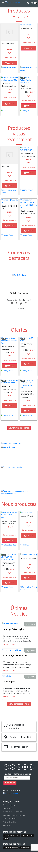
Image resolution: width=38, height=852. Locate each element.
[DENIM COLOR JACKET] (28, 339)
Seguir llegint (9, 644)
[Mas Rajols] (7, 676)
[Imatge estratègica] (10, 623)
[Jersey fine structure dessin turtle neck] (9, 381)
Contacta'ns (7, 809)
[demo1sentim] (9, 155)
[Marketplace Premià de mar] (28, 589)
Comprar (9, 63)
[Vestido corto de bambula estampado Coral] (9, 340)
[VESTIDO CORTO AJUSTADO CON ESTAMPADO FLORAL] (9, 557)
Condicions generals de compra (14, 815)
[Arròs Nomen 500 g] (28, 554)
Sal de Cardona (19, 293)
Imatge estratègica (13, 629)
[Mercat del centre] (19, 456)
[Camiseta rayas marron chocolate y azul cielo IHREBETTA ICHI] (28, 204)
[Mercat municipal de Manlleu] (28, 69)
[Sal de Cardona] (19, 275)
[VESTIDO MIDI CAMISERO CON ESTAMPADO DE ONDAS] (28, 384)
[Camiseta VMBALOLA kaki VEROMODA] (28, 80)
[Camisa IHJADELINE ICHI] (9, 201)
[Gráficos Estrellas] (9, 547)
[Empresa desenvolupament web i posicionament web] (19, 492)
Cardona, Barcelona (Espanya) (19, 300)
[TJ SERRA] (28, 547)
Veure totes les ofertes (19, 428)
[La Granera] (9, 112)
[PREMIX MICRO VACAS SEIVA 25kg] (28, 148)
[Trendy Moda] (28, 112)
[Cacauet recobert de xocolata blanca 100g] (9, 78)
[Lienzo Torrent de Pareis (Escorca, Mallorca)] (9, 515)
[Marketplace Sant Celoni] (9, 192)
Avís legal (6, 825)
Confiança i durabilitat (16, 655)
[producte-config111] (9, 32)
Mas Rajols (9, 681)
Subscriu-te (10, 783)
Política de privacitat (10, 819)
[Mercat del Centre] (9, 69)
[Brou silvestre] (28, 24)
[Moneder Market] (13, 1)
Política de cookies (9, 822)
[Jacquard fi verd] (28, 512)
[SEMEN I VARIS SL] (28, 192)
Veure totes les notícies (19, 704)
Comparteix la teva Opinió (12, 812)
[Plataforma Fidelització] (19, 443)
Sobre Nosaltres (9, 805)
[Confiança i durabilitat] (11, 650)
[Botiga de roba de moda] (19, 477)
